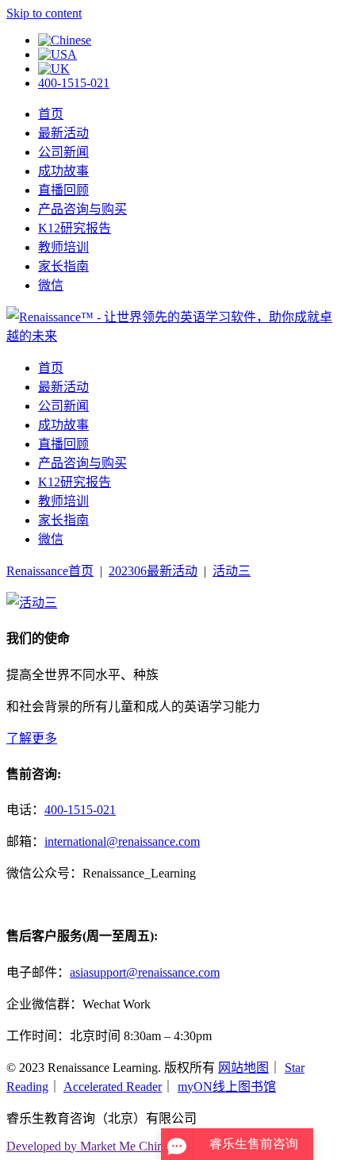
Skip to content (44, 13)
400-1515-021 (73, 83)
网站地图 (243, 1067)
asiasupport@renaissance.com (145, 972)
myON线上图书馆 (227, 1086)
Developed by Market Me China (87, 1146)
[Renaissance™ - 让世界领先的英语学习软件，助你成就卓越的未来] (170, 336)
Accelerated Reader (112, 1086)
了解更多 (31, 738)
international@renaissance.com (122, 841)
